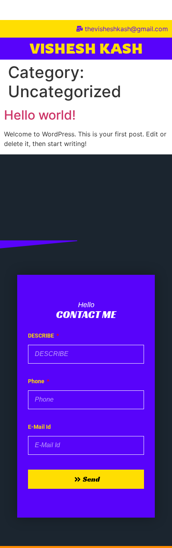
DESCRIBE (41, 336)
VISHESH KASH (86, 48)
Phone (37, 381)
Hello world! (40, 115)
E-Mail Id (39, 427)
